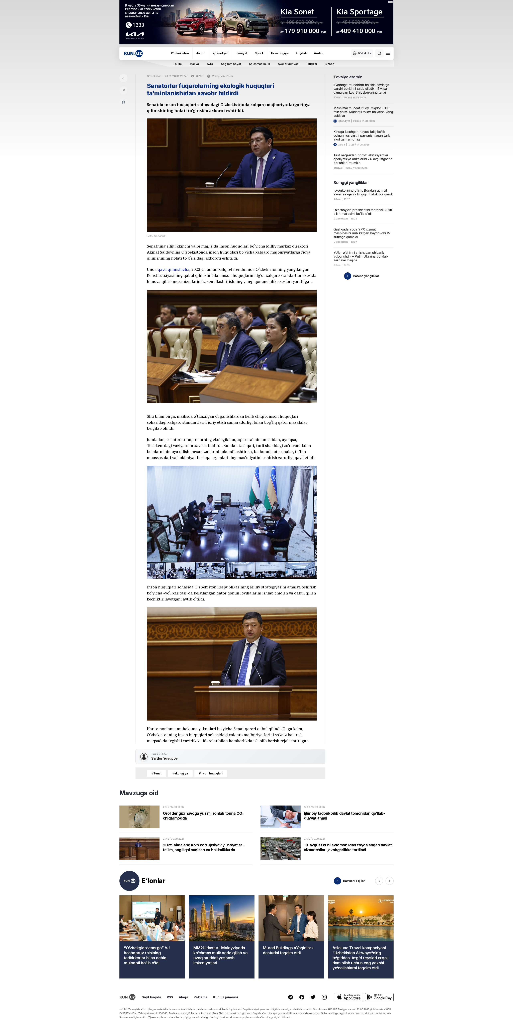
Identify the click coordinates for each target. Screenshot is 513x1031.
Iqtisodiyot (220, 53)
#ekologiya (180, 773)
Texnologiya (280, 53)
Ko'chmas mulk (259, 64)
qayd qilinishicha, (174, 269)
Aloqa (183, 997)
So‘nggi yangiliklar (350, 182)
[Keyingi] (390, 881)
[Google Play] (379, 997)
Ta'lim (177, 64)
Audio (318, 53)
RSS (170, 997)
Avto (210, 64)
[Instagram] (324, 997)
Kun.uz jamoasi (225, 997)
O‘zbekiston (180, 53)
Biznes (329, 64)
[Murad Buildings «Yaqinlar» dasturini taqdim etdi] (291, 936)
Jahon (200, 53)
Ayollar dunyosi (288, 64)
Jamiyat (241, 53)
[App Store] (349, 997)
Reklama (201, 997)
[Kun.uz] (133, 53)
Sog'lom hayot (231, 64)
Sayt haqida (151, 997)
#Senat (156, 773)
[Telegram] (123, 90)
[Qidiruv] (379, 53)
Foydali (301, 53)
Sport (259, 53)
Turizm (312, 64)
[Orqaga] (123, 78)
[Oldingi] (379, 881)
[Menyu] (388, 53)
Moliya (194, 64)
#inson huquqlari (211, 773)
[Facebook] (123, 102)
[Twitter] (313, 997)
